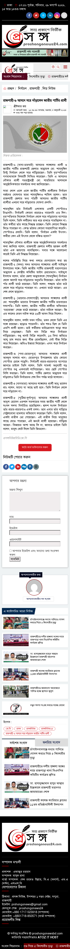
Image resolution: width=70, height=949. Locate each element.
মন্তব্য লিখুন (16, 489)
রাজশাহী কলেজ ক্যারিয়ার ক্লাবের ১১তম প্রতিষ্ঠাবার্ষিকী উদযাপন (45, 672)
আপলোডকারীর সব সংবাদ (38, 598)
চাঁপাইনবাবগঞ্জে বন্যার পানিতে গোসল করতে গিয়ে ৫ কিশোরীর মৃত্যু (47, 621)
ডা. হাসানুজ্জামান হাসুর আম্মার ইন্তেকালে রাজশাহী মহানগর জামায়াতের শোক (44, 656)
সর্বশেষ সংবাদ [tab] (18, 743)
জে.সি (8, 728)
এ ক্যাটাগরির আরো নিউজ (18, 611)
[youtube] (64, 15)
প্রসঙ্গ (18, 728)
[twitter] (36, 15)
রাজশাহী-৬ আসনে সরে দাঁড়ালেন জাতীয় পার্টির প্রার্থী (27, 733)
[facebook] (29, 15)
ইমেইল (13, 528)
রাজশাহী (34, 89)
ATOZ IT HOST (48, 937)
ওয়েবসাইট (15, 539)
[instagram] (43, 15)
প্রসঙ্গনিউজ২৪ (47, 728)
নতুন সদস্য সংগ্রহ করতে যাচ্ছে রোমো (47, 705)
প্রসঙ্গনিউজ (30, 728)
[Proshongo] (35, 35)
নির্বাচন (22, 89)
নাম (11, 517)
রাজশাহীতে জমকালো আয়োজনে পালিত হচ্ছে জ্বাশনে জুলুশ (45, 690)
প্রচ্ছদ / (11, 89)
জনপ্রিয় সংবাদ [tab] (51, 742)
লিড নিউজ (48, 89)
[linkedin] (50, 15)
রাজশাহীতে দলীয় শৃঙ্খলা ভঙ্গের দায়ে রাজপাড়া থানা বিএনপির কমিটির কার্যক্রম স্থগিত (47, 639)
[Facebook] (6, 467)
